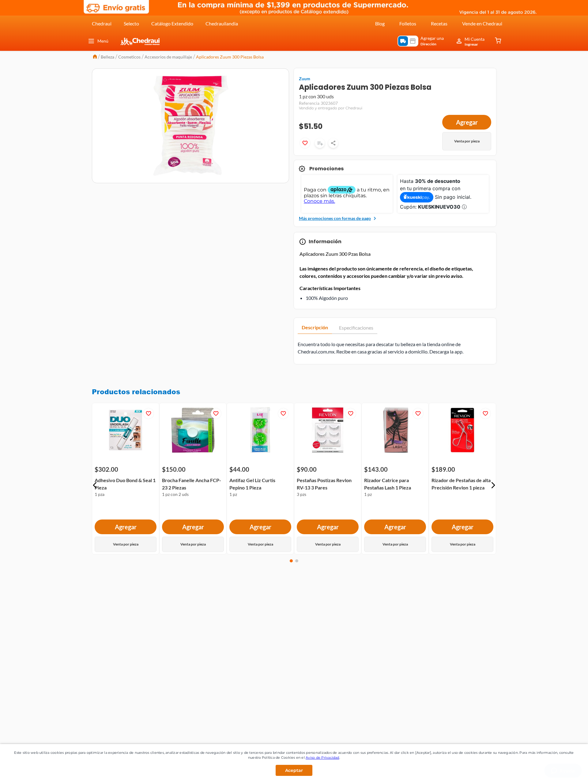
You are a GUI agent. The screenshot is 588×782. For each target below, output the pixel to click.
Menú (102, 40)
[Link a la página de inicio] (95, 57)
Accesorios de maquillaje (168, 56)
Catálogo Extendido (172, 23)
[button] (95, 485)
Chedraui (101, 23)
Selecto (131, 23)
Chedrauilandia (221, 23)
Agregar (467, 122)
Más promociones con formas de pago (335, 218)
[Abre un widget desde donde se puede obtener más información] (563, 771)
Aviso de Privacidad (322, 757)
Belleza (107, 56)
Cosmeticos (129, 56)
